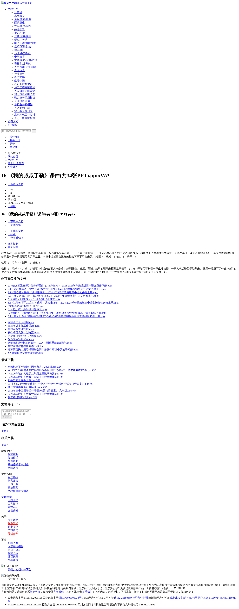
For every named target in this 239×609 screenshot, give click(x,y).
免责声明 (13, 461)
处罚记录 (13, 556)
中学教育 (19, 56)
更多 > (5, 431)
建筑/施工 (19, 50)
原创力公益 (14, 549)
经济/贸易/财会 (22, 46)
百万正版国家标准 (24, 118)
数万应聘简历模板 (24, 97)
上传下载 (13, 484)
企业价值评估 (22, 101)
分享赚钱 (13, 560)
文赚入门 (13, 500)
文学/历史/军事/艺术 (25, 60)
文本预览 (14, 243)
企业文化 (13, 526)
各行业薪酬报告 (23, 84)
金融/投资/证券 (22, 19)
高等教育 (19, 15)
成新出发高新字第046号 (183, 597)
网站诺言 (13, 467)
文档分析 (13, 510)
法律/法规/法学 (22, 36)
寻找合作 (13, 533)
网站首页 (13, 156)
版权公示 (13, 553)
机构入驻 (13, 543)
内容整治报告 (15, 546)
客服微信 (58, 591)
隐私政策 (13, 480)
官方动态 (13, 507)
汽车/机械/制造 (22, 26)
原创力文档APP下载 (19, 569)
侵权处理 (13, 457)
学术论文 (19, 70)
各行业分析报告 (23, 104)
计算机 (18, 12)
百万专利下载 (22, 107)
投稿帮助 (13, 487)
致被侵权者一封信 (18, 464)
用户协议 (13, 477)
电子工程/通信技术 (25, 43)
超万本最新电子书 (24, 94)
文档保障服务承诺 (18, 491)
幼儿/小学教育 (22, 53)
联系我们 (13, 523)
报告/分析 (19, 32)
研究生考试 (20, 39)
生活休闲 (19, 80)
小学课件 (13, 166)
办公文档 (19, 77)
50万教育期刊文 (23, 111)
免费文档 (13, 121)
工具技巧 (13, 503)
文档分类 (13, 9)
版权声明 (13, 454)
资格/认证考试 (22, 63)
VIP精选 (12, 125)
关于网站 (13, 520)
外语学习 (19, 29)
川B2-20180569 (123, 597)
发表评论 (7, 417)
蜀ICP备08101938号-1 (71, 597)
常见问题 (13, 247)
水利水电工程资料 (24, 114)
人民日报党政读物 (24, 90)
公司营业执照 (140, 597)
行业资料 (19, 73)
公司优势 (13, 530)
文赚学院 (6, 497)
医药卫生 (19, 22)
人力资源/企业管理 (25, 67)
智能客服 (35, 591)
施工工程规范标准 (24, 87)
